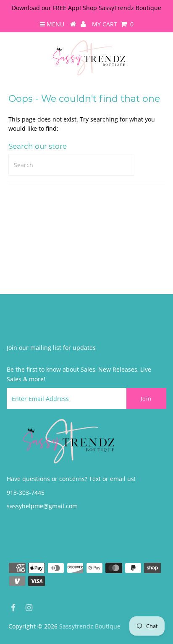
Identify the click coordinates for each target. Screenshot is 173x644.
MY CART (113, 24)
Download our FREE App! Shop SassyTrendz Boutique (86, 8)
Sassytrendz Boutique (90, 626)
